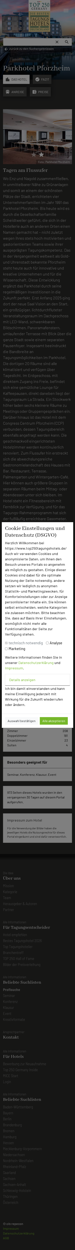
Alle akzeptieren (53, 721)
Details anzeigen (22, 680)
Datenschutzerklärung (36, 662)
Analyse (56, 643)
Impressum (14, 668)
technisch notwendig (26, 643)
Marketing (17, 648)
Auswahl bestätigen (22, 721)
